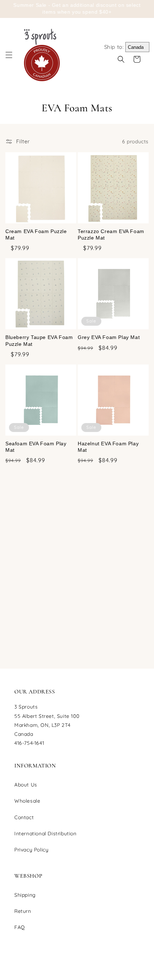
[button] (9, 55)
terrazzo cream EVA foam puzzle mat (111, 234)
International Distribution (45, 833)
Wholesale (27, 801)
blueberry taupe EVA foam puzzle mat (39, 340)
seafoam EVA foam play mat (36, 447)
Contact (24, 817)
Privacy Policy (31, 849)
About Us (25, 784)
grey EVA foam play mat (109, 337)
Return (22, 911)
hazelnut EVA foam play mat (108, 447)
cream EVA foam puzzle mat (36, 234)
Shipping (25, 895)
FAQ (19, 927)
